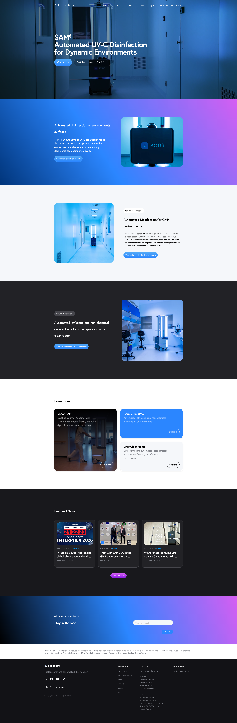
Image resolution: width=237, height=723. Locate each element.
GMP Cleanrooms (125, 675)
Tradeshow (75, 548)
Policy (120, 692)
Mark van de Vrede (65, 560)
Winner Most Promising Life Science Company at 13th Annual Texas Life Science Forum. (160, 558)
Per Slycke (105, 560)
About (120, 688)
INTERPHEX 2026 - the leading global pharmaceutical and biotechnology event (74, 556)
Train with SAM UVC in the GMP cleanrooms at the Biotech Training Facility (116, 556)
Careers (121, 683)
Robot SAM (122, 671)
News (114, 548)
